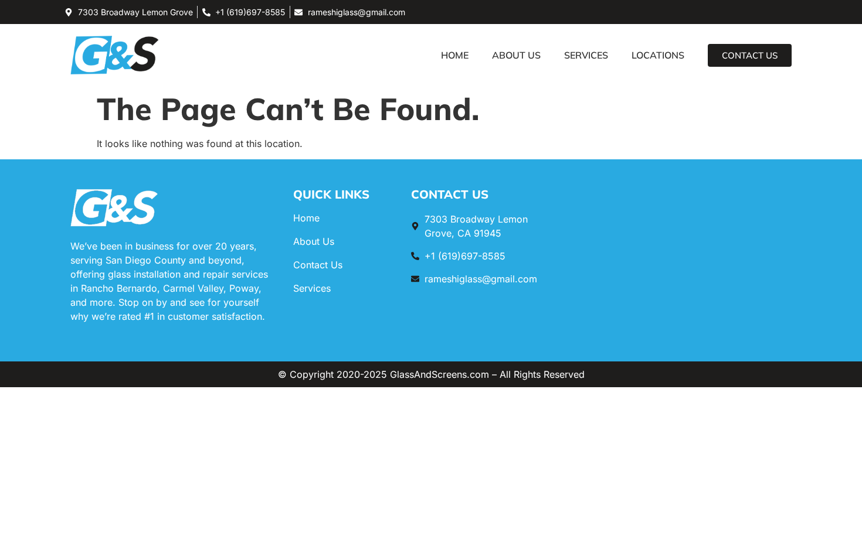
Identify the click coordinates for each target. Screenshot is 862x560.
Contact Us (317, 265)
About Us (516, 55)
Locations (658, 55)
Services (586, 55)
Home (455, 55)
